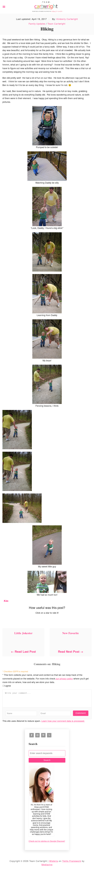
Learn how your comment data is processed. (63, 720)
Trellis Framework (71, 861)
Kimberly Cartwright (67, 19)
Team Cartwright (56, 23)
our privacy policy (64, 678)
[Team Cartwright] (47, 6)
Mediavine (47, 864)
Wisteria (53, 861)
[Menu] (4, 6)
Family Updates (37, 23)
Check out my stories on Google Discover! (47, 841)
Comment (81, 713)
